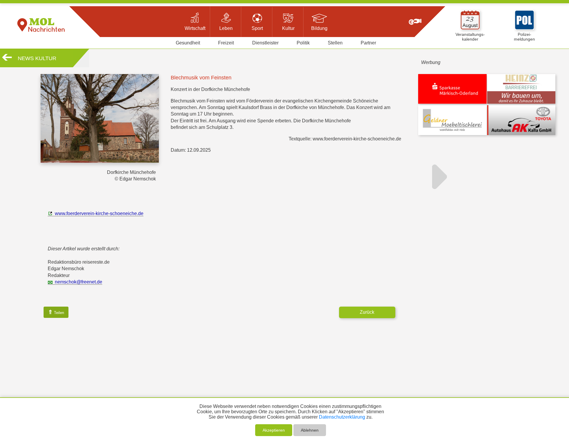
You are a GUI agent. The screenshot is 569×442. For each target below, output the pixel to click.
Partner (368, 42)
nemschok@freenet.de (78, 281)
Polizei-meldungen (524, 36)
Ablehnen (310, 430)
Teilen (56, 312)
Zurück (367, 312)
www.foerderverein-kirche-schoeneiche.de (99, 213)
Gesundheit (188, 42)
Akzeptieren (274, 430)
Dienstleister (265, 42)
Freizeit (226, 42)
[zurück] (6, 59)
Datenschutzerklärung (342, 416)
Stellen (335, 42)
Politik (303, 42)
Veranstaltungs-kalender (470, 36)
